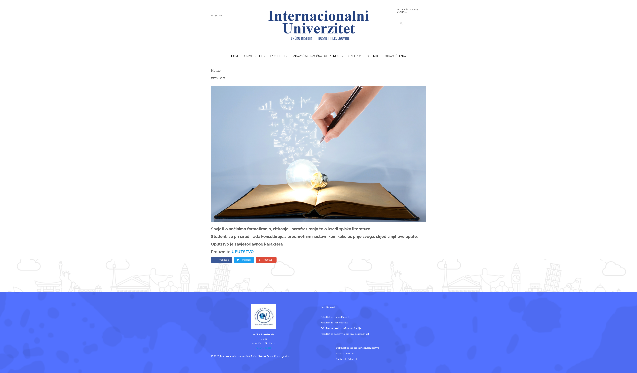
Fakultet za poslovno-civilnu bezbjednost (344, 334)
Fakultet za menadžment (334, 317)
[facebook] (212, 15)
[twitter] (216, 15)
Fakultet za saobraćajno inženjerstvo (357, 347)
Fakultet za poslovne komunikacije (340, 328)
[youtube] (220, 15)
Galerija (354, 56)
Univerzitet (253, 56)
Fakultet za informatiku (334, 322)
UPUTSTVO (243, 251)
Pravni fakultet (345, 353)
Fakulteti (277, 56)
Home (235, 56)
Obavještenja (395, 56)
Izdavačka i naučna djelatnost (316, 56)
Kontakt (373, 56)
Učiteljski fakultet (346, 359)
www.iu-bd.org (263, 347)
